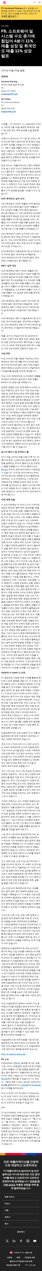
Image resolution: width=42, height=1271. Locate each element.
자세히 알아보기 (8, 16)
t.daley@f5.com (8, 112)
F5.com (4, 469)
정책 (18, 1257)
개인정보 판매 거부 (13, 1265)
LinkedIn (25, 1085)
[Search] (34, 2)
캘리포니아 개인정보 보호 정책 (21, 1261)
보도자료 (5, 26)
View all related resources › (14, 1054)
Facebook (36, 1085)
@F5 (3, 1085)
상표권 (9, 1257)
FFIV (16, 1063)
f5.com (4, 1079)
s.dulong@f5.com (9, 94)
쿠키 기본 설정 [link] (30, 1265)
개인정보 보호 (30, 1257)
